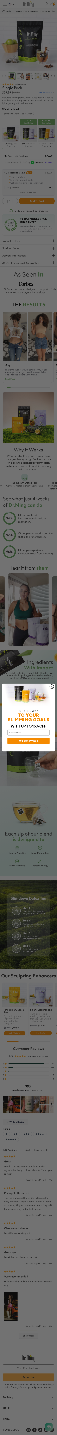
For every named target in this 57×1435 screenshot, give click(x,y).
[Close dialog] (52, 687)
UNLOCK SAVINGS (28, 741)
